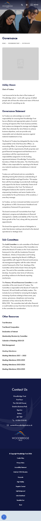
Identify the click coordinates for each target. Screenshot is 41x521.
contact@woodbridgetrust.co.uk (21, 425)
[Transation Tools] (26, 4)
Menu (36, 5)
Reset (20, 505)
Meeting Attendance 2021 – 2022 (14, 355)
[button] (4, 517)
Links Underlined (20, 495)
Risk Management (8, 345)
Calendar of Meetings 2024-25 (13, 341)
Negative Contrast (20, 486)
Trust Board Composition (10, 327)
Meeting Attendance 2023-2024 (13, 365)
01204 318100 (21, 420)
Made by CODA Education (22, 472)
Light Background (20, 491)
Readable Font (20, 500)
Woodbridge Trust (14, 43)
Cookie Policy (20, 458)
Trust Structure (7, 323)
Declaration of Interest (10, 332)
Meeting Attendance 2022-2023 (13, 360)
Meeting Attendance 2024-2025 (13, 369)
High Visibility (20, 482)
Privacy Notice (20, 463)
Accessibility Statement (20, 467)
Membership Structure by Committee (14, 336)
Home (4, 43)
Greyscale (20, 477)
